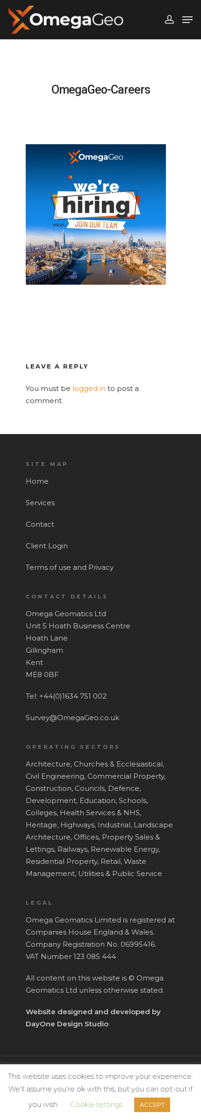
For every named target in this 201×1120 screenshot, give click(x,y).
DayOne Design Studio (67, 1023)
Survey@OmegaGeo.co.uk (72, 717)
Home (37, 481)
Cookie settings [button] (96, 1104)
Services (40, 502)
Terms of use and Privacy (70, 567)
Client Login (47, 545)
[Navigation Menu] (187, 19)
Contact (40, 524)
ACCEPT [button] (152, 1104)
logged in (89, 388)
